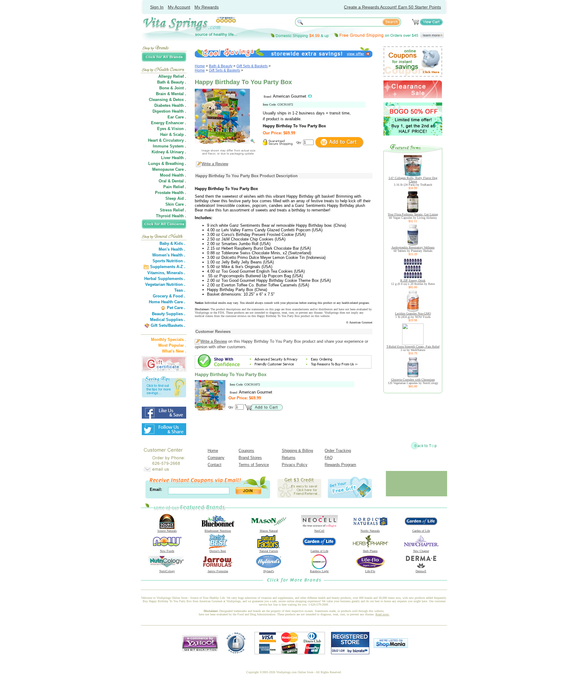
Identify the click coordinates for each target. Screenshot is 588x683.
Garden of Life (421, 530)
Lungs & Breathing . (167, 163)
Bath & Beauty (220, 66)
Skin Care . (175, 204)
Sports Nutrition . (169, 261)
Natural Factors (268, 551)
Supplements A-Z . (167, 266)
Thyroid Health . (171, 216)
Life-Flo (370, 571)
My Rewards (206, 7)
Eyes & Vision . (171, 128)
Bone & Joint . (172, 88)
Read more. (382, 614)
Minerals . (176, 273)
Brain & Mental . (171, 93)
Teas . (179, 290)
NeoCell (319, 530)
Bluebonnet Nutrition (218, 530)
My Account (179, 7)
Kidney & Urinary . (169, 152)
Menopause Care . (169, 169)
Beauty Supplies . (168, 314)
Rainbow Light (319, 571)
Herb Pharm (370, 551)
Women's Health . (168, 255)
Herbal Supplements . (164, 278)
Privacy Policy (294, 464)
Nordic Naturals (370, 530)
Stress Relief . (173, 210)
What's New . (174, 351)
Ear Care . (177, 117)
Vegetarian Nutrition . (165, 284)
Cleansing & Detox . (167, 99)
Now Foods (167, 551)
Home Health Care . (167, 302)
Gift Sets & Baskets (252, 66)
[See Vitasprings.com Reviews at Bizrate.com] (350, 653)
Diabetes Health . (170, 105)
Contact (214, 464)
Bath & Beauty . (171, 82)
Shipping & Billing (297, 450)
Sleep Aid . (175, 198)
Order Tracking (338, 450)
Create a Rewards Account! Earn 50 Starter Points (392, 7)
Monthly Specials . (168, 339)
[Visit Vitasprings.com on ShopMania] (391, 646)
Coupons (246, 450)
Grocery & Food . (169, 296)
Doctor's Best (217, 551)
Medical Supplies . (167, 319)
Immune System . (169, 146)
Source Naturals (167, 530)
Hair (164, 134)
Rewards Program (340, 464)
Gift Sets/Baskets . (168, 325)
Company (216, 457)
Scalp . (179, 134)
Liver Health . (173, 157)
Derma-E (421, 571)
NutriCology (167, 571)
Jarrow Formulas (218, 571)
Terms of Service (254, 464)
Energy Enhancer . (168, 123)
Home (200, 66)
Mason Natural (269, 530)
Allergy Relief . (172, 76)
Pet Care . (176, 307)
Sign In (157, 7)
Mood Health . (173, 175)
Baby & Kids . (172, 243)
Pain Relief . (174, 187)
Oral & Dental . (172, 181)
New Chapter (421, 551)
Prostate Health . (170, 192)
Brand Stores (250, 457)
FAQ (329, 457)
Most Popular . (172, 345)
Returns (289, 457)
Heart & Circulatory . (167, 140)
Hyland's (268, 571)
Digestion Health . (169, 111)
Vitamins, (156, 273)
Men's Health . (172, 249)
